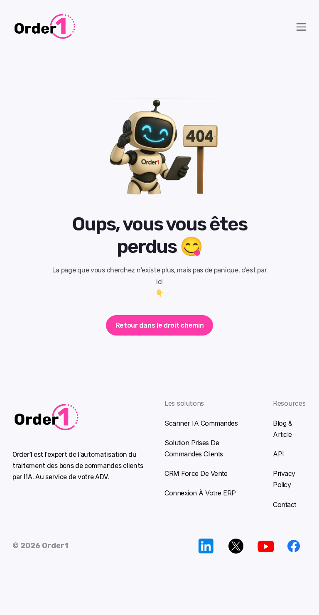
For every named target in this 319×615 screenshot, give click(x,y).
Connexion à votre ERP (200, 493)
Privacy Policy (284, 479)
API (278, 454)
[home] (104, 26)
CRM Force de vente (195, 473)
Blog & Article (282, 429)
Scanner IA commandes (201, 423)
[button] (301, 26)
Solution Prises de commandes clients (193, 448)
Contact (284, 504)
